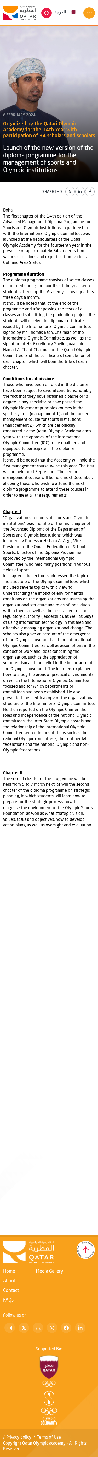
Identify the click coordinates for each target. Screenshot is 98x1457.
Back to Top (86, 1250)
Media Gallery (49, 1271)
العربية (60, 12)
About (9, 1280)
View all (10, 892)
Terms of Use (49, 1436)
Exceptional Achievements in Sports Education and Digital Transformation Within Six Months (43, 973)
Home (9, 1271)
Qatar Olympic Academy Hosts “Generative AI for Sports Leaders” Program (49, 1203)
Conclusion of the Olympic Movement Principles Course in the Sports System (45, 1092)
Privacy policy (18, 1436)
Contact (11, 1290)
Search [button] (46, 13)
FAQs (8, 1300)
